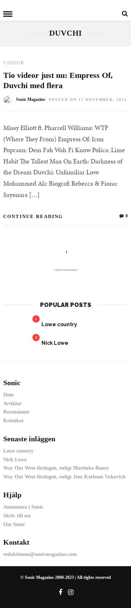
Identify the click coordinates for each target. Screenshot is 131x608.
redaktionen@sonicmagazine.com (40, 554)
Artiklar (12, 403)
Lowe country (59, 324)
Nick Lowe (54, 343)
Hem (8, 395)
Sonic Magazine (30, 99)
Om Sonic (14, 524)
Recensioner (16, 412)
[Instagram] (71, 592)
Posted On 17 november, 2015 (88, 100)
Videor (13, 63)
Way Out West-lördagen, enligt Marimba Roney (56, 468)
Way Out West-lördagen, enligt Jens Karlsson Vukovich (64, 476)
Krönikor (13, 420)
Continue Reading (33, 216)
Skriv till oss (17, 515)
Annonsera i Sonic (23, 507)
